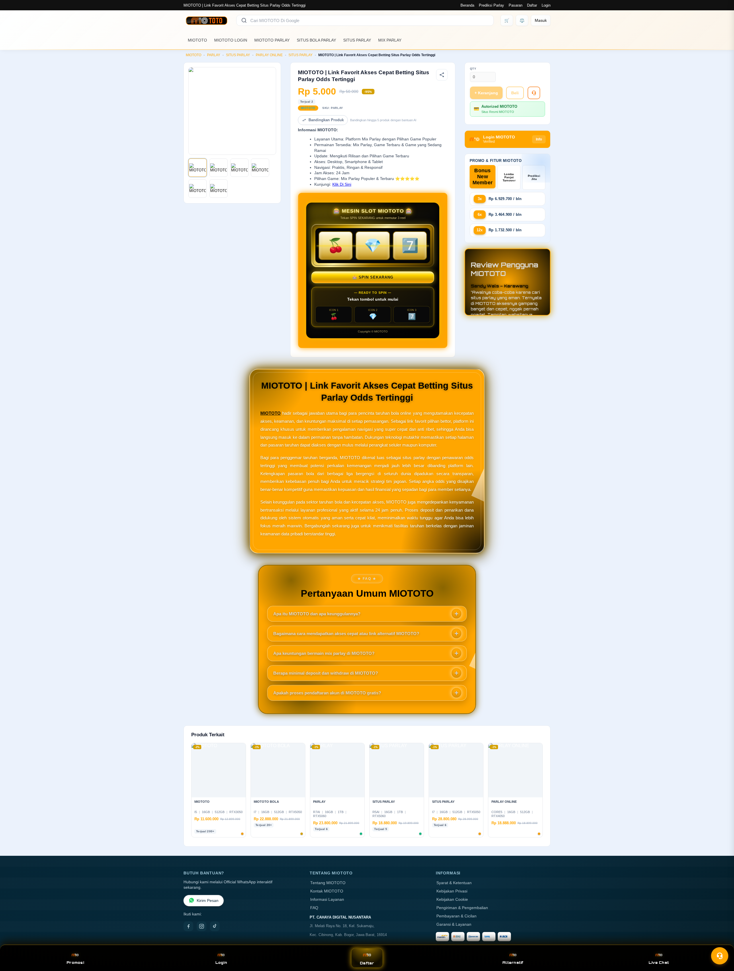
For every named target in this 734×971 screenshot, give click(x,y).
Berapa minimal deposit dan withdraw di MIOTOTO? (325, 673)
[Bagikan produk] (442, 75)
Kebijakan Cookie (452, 899)
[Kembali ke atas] (721, 941)
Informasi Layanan (327, 899)
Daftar (532, 5)
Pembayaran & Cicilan (456, 916)
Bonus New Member (483, 176)
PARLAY (213, 55)
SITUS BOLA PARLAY (316, 40)
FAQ (314, 908)
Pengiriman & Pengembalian (462, 908)
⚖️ (522, 20)
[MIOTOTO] (206, 20)
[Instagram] (201, 926)
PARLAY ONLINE (269, 55)
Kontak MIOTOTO (326, 891)
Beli (515, 93)
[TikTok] (215, 926)
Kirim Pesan (207, 900)
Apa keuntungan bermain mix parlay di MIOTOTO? (323, 653)
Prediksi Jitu (534, 177)
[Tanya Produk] (534, 93)
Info (539, 139)
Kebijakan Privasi (451, 891)
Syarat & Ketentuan (454, 883)
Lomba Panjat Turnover (509, 177)
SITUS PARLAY (357, 40)
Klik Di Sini (341, 184)
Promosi (75, 962)
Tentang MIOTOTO (327, 883)
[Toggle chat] (719, 955)
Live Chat (659, 962)
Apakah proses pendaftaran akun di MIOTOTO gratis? (327, 692)
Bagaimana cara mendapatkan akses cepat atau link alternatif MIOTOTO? (346, 633)
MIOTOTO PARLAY (272, 40)
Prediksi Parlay (491, 5)
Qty (473, 68)
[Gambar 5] (197, 188)
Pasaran (515, 5)
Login (546, 5)
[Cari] (244, 20)
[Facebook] (188, 926)
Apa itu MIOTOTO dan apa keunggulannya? (316, 613)
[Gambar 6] (218, 188)
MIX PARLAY (389, 40)
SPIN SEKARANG (372, 277)
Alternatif (513, 962)
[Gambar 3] (239, 167)
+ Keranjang (486, 93)
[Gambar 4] (260, 167)
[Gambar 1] (197, 167)
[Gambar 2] (218, 167)
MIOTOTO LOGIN (230, 40)
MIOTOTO (197, 40)
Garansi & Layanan (453, 924)
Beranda (467, 5)
